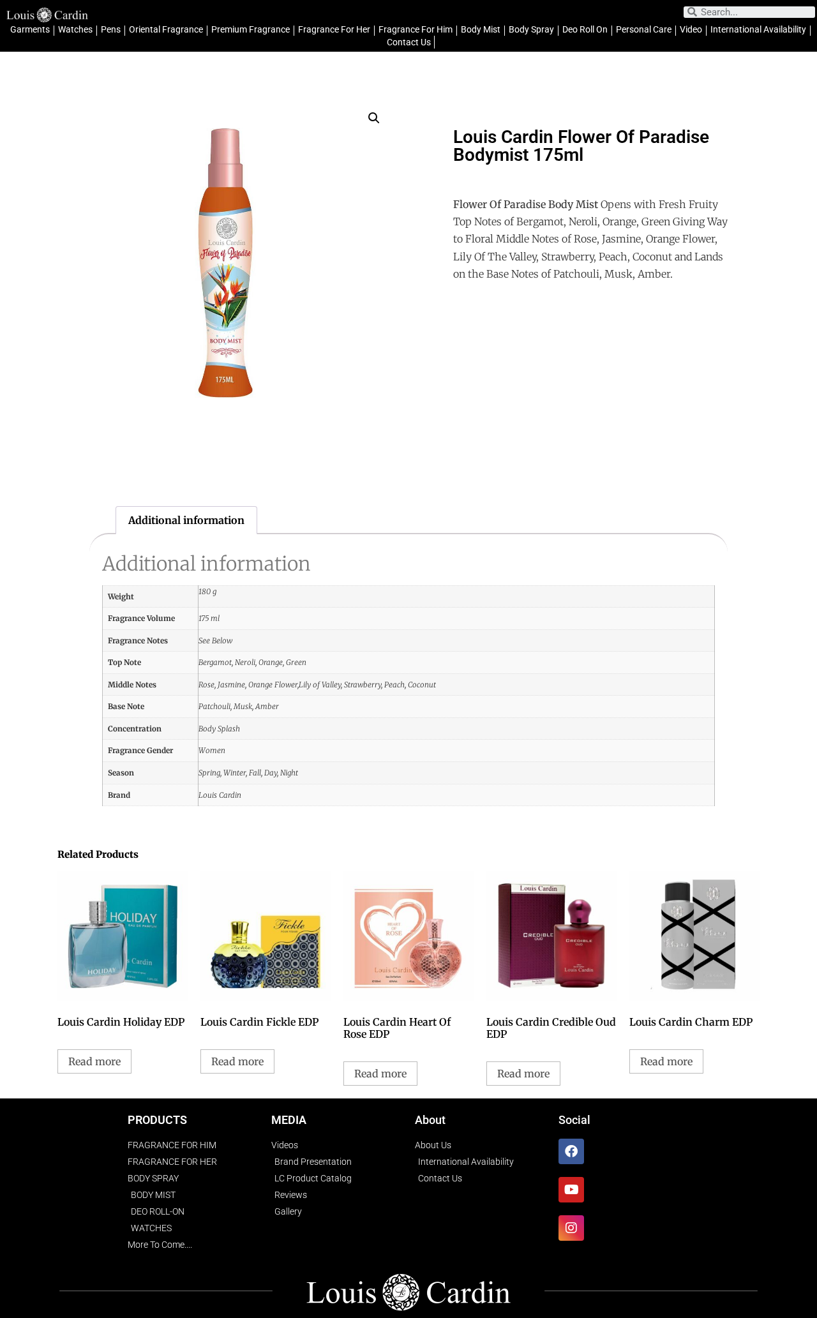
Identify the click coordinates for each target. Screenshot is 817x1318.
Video (691, 29)
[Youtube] (571, 1189)
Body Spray (531, 29)
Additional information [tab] (186, 520)
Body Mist (480, 29)
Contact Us (409, 42)
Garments (30, 29)
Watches (75, 29)
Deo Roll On (585, 29)
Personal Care (643, 29)
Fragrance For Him (416, 29)
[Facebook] (571, 1151)
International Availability (758, 29)
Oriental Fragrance (166, 29)
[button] (374, 118)
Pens (111, 29)
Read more (94, 1061)
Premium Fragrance (250, 29)
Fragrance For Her (334, 29)
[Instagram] (571, 1228)
